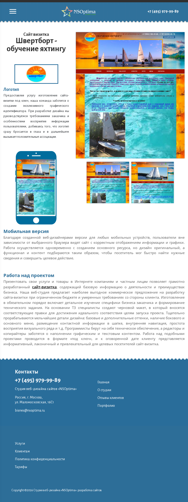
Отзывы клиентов (110, 398)
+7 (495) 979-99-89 (163, 11)
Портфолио (106, 405)
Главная (103, 382)
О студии (104, 390)
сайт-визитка (44, 286)
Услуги (20, 443)
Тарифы (21, 467)
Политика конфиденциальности (40, 459)
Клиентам (22, 451)
